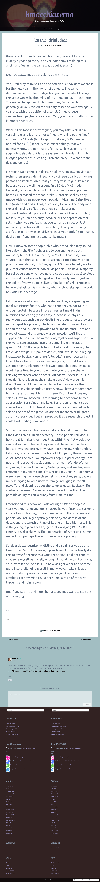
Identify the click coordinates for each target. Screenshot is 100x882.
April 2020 (8, 801)
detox (46, 631)
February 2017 (10, 815)
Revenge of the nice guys (12, 734)
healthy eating (56, 631)
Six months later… (11, 723)
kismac (60, 45)
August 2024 (9, 796)
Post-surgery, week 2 (11, 729)
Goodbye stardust (86, 639)
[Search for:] (26, 710)
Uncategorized (10, 848)
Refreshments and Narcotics (27, 761)
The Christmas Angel (54, 29)
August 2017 (9, 812)
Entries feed (9, 868)
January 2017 (9, 817)
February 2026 (10, 791)
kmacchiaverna (50, 14)
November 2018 (10, 809)
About (45, 29)
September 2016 (10, 820)
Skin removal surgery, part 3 (13, 726)
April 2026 (8, 788)
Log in (7, 865)
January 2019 (9, 807)
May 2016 (8, 825)
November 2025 (10, 794)
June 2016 (8, 822)
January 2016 (9, 833)
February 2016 (10, 830)
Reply (10, 680)
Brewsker (15, 658)
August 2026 (9, 786)
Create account (10, 863)
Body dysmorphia (11, 731)
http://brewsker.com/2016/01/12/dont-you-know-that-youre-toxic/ (36, 671)
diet (50, 631)
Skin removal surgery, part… (28, 748)
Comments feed (10, 870)
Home (40, 29)
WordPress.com (10, 873)
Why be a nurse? (13, 639)
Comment (87, 704)
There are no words (21, 765)
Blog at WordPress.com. (50, 879)
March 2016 (9, 828)
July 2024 (8, 799)
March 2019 (9, 804)
